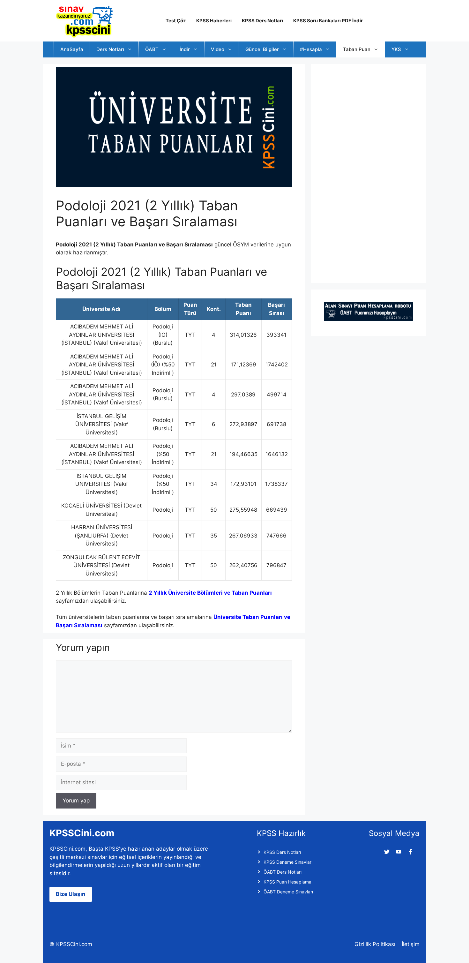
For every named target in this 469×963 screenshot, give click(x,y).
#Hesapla (311, 49)
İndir (185, 49)
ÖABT (152, 49)
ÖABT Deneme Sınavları (288, 891)
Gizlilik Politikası (374, 944)
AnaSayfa (71, 49)
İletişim (411, 944)
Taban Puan (356, 49)
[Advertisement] (372, 172)
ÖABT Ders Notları (283, 872)
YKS (396, 49)
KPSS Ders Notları (262, 21)
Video (217, 49)
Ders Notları (110, 49)
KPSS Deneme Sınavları (288, 862)
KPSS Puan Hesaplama (287, 881)
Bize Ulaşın (71, 894)
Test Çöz (176, 21)
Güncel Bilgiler (262, 49)
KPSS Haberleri (214, 21)
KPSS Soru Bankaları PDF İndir (328, 21)
